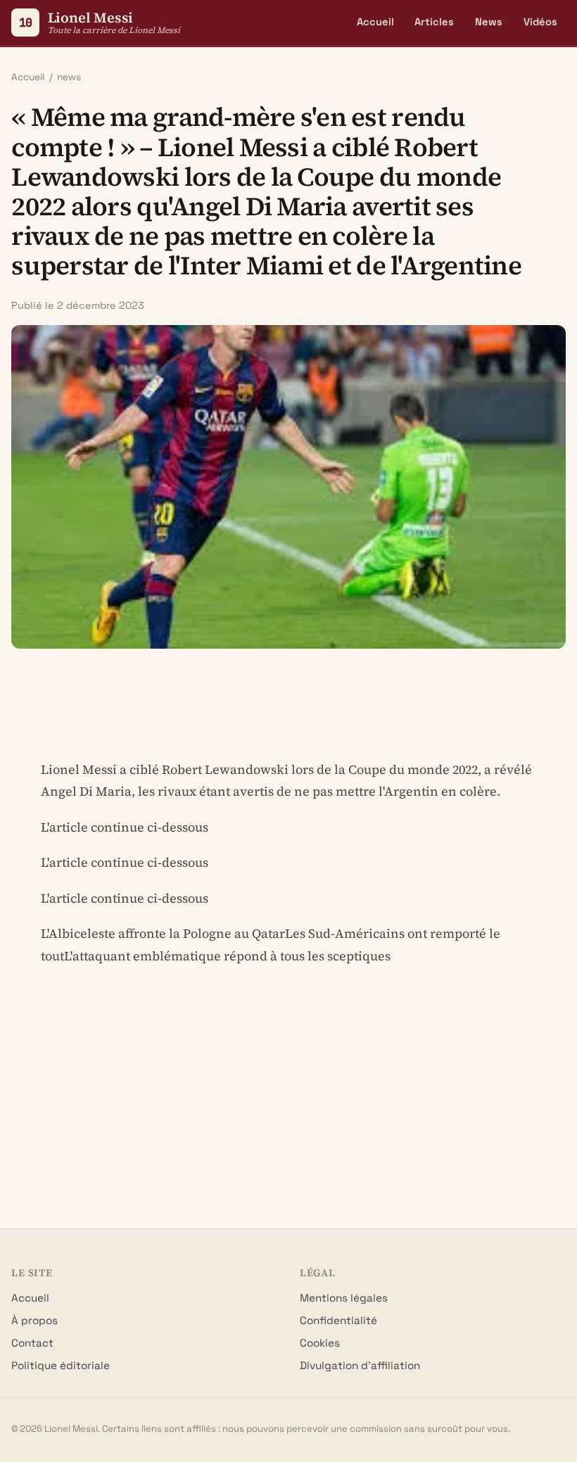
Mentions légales (344, 1297)
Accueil (375, 21)
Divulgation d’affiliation (360, 1365)
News (488, 21)
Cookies (320, 1342)
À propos (34, 1320)
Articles (434, 21)
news (69, 77)
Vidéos (540, 21)
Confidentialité (338, 1320)
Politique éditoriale (60, 1365)
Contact (32, 1342)
